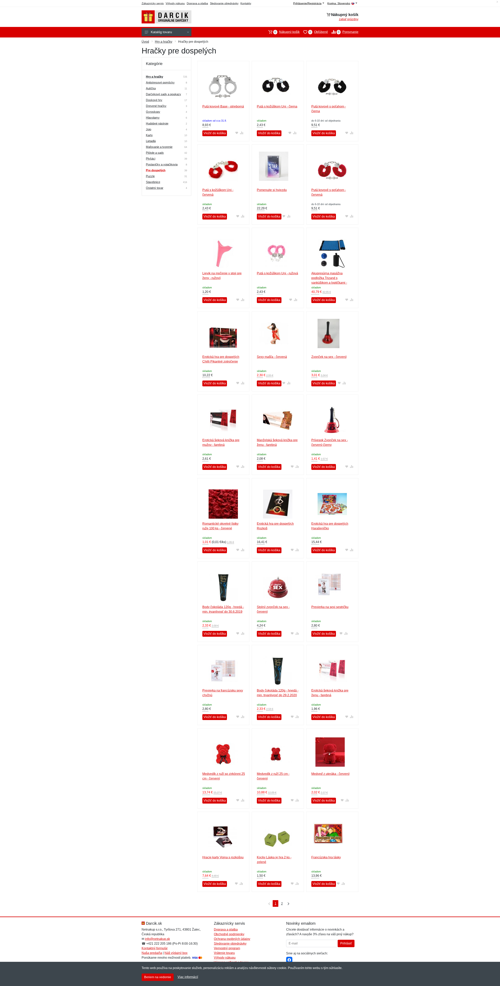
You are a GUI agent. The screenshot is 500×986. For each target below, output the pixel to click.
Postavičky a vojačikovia (162, 164)
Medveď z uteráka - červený (330, 773)
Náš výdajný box (176, 953)
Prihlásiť (346, 943)
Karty (149, 135)
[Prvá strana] (268, 903)
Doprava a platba (197, 3)
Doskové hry (154, 100)
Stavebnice (153, 182)
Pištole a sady (155, 152)
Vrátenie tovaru (224, 953)
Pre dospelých (155, 170)
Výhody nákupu (175, 3)
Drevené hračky (156, 106)
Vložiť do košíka (215, 133)
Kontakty (245, 3)
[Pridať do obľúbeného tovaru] (236, 132)
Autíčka (151, 88)
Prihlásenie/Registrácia (307, 3)
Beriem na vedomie (157, 977)
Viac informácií (188, 977)
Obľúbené (318, 32)
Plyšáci (150, 158)
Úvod (145, 41)
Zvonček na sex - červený (329, 356)
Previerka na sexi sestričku (329, 607)
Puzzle (150, 176)
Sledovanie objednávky (224, 3)
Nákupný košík (287, 32)
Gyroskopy (153, 111)
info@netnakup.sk (157, 939)
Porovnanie (348, 32)
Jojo (148, 129)
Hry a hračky (163, 41)
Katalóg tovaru (161, 32)
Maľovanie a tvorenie (159, 146)
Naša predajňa (152, 953)
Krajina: (338, 3)
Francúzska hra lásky (326, 857)
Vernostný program (227, 948)
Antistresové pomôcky (160, 82)
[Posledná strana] (287, 903)
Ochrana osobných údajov (232, 939)
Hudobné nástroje (157, 123)
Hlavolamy (153, 117)
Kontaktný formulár (155, 948)
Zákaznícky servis (153, 3)
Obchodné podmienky (229, 934)
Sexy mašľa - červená (272, 356)
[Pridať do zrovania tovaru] (241, 132)
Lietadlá (151, 141)
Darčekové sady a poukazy (163, 94)
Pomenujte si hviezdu (272, 190)
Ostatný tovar (154, 187)
